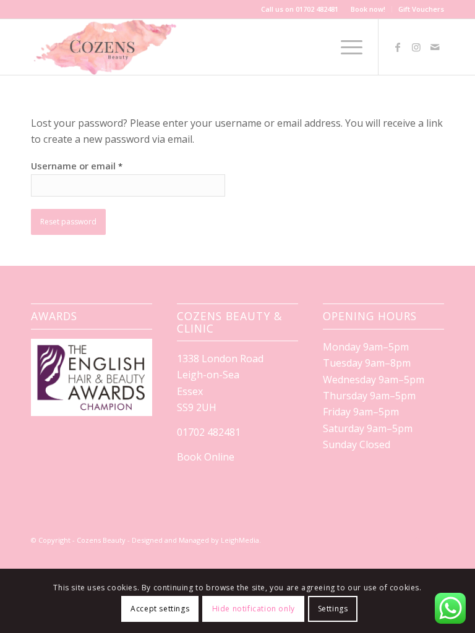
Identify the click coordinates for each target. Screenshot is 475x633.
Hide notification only (253, 608)
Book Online (205, 457)
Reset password (68, 221)
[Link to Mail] (435, 47)
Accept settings (160, 608)
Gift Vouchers (421, 9)
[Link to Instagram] (416, 47)
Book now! (368, 9)
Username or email (76, 165)
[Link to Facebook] (397, 47)
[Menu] (345, 47)
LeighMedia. (241, 540)
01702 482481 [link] (209, 432)
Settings (333, 608)
